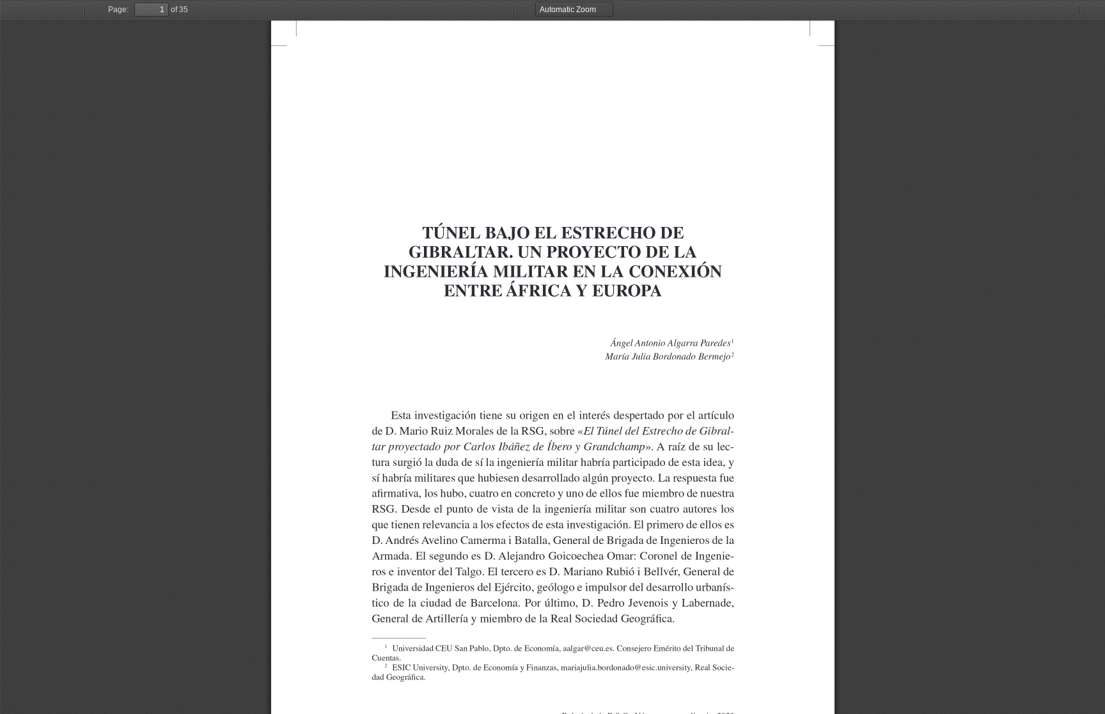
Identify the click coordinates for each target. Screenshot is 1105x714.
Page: (118, 9)
